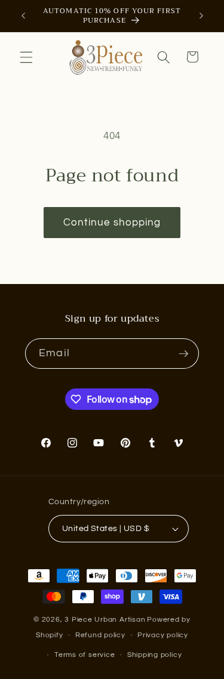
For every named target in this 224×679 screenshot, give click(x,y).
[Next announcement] (201, 16)
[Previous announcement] (23, 16)
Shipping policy (154, 655)
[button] (26, 56)
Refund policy (100, 635)
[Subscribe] (183, 353)
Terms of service (84, 655)
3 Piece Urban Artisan (105, 620)
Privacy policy (162, 635)
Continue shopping (112, 222)
